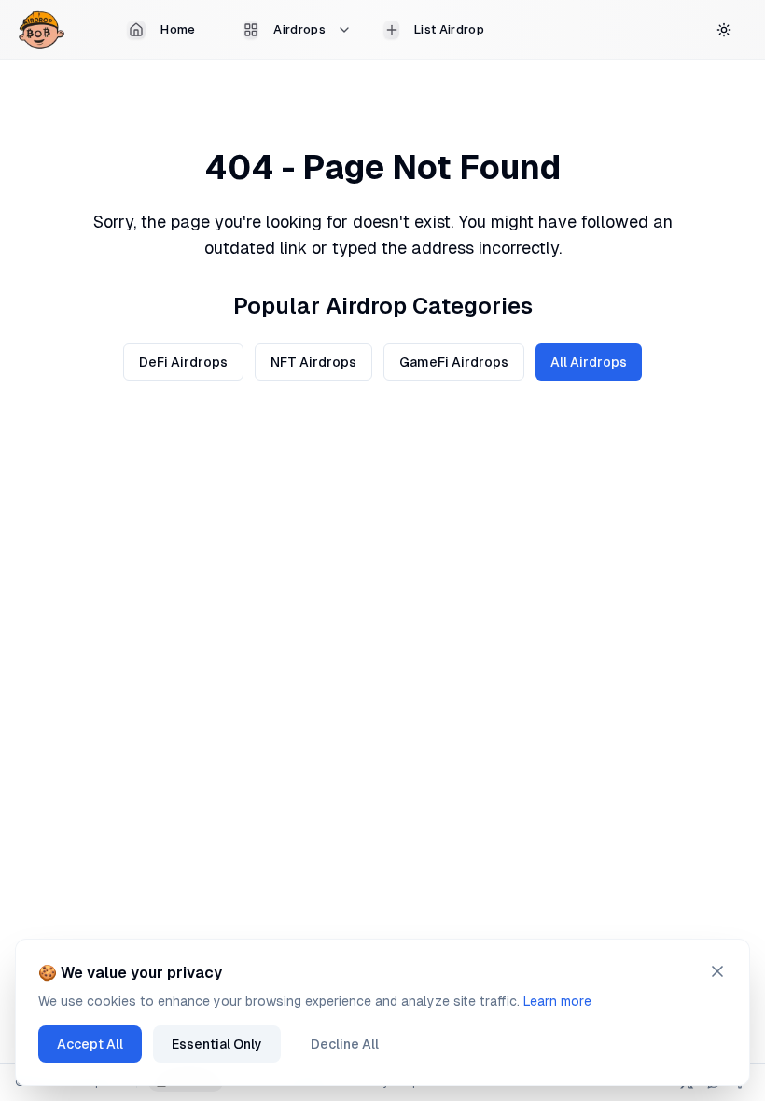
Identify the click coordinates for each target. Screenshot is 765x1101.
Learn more (557, 1001)
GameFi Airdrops (453, 362)
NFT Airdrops (313, 362)
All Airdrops (588, 362)
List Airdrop (449, 29)
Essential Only (217, 1044)
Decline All (345, 1044)
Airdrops (299, 29)
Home (177, 29)
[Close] (717, 971)
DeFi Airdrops (183, 362)
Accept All (90, 1044)
